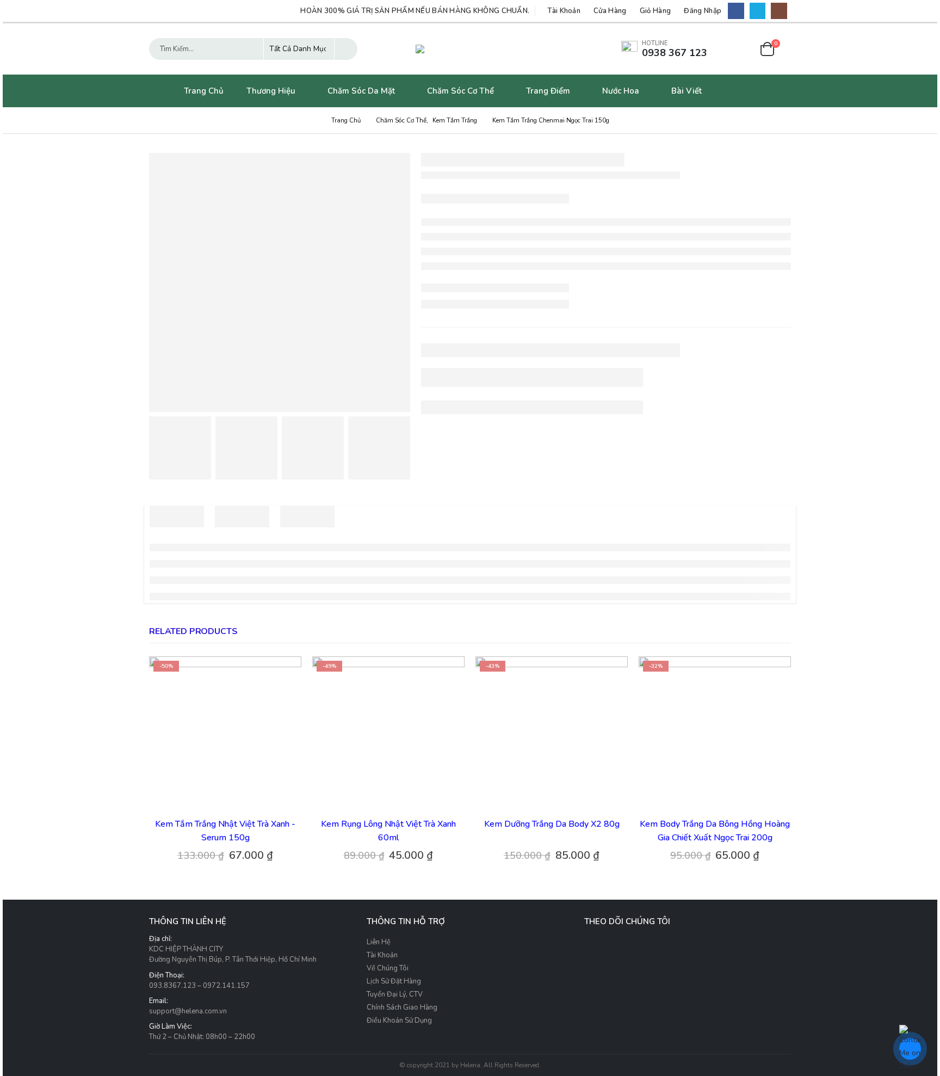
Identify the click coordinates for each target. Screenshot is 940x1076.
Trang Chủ (204, 90)
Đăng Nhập (702, 11)
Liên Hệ (379, 942)
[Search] (346, 49)
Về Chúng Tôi (388, 968)
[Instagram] (779, 11)
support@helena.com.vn (188, 1011)
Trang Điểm (548, 90)
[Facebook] (736, 11)
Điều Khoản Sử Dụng (399, 1020)
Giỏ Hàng (655, 11)
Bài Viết (686, 90)
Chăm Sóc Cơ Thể (460, 90)
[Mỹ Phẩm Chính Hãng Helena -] (470, 49)
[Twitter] (757, 11)
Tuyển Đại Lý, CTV (395, 994)
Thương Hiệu (270, 90)
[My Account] (739, 49)
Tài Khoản (563, 11)
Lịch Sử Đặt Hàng (394, 981)
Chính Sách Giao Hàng (402, 1007)
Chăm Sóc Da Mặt (361, 90)
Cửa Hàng (610, 11)
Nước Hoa (620, 90)
